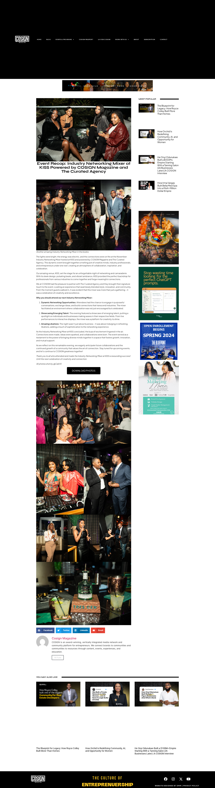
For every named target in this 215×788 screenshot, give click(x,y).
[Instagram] (173, 779)
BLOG (48, 39)
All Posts (57, 657)
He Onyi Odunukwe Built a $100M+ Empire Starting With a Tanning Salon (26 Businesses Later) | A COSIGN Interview (168, 165)
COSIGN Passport (86, 39)
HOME (39, 39)
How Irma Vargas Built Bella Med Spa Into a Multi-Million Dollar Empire (167, 186)
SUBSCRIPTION (149, 39)
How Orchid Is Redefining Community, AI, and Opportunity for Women (167, 136)
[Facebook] (165, 779)
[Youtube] (188, 779)
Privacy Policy (191, 786)
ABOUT (136, 39)
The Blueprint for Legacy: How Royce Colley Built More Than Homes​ (167, 109)
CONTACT (163, 39)
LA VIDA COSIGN (104, 39)
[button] (45, 630)
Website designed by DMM (168, 786)
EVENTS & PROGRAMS (64, 39)
